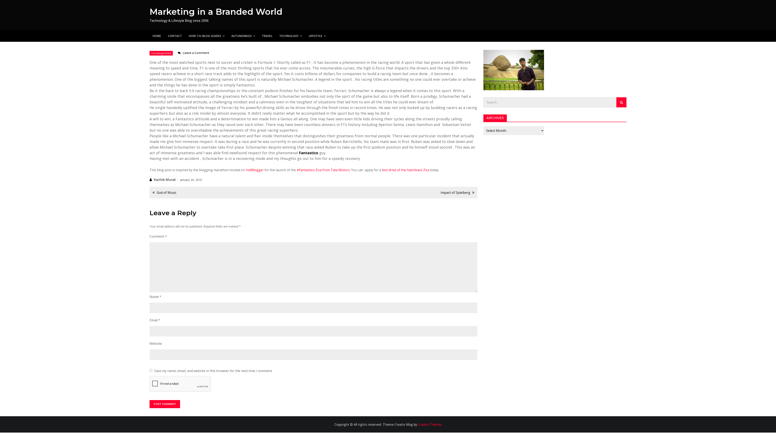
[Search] (621, 102)
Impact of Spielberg (455, 192)
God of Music (166, 192)
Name (155, 297)
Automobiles (241, 36)
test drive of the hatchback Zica (405, 170)
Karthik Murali (165, 179)
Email (155, 320)
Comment (158, 236)
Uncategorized (161, 53)
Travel (267, 36)
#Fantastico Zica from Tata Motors (323, 170)
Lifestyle (315, 36)
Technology (288, 36)
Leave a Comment (196, 53)
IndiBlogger (255, 170)
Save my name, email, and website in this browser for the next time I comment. (213, 370)
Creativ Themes (430, 424)
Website (156, 343)
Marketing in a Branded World (216, 11)
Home (157, 36)
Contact (175, 36)
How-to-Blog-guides (205, 36)
